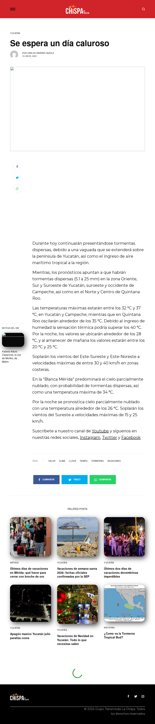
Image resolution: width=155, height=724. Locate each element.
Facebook (131, 437)
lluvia (72, 461)
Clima (62, 461)
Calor (51, 461)
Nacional (109, 627)
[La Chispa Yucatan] (77, 9)
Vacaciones (114, 461)
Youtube (100, 431)
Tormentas (97, 461)
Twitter (109, 437)
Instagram (90, 437)
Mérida (14, 562)
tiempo (84, 461)
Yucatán (15, 33)
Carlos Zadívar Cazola (40, 53)
